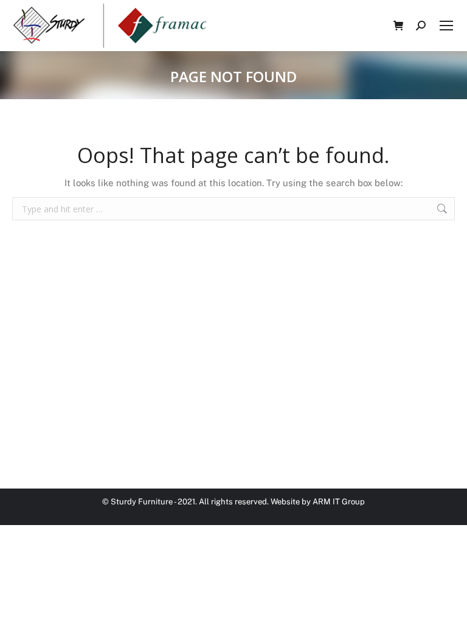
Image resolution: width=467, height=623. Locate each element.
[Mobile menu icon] (446, 25)
